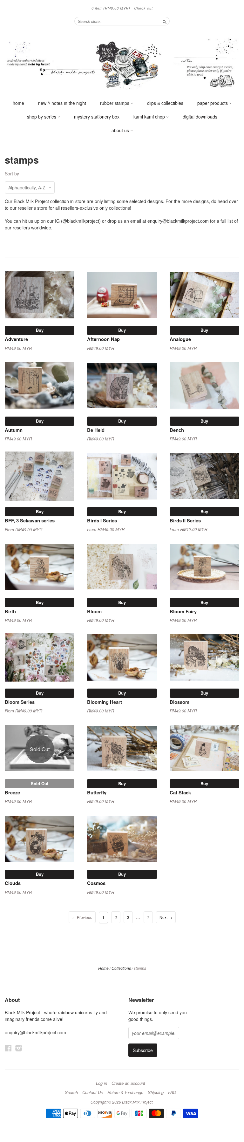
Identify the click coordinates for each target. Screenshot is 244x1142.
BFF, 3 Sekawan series (30, 520)
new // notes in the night (62, 103)
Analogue (180, 339)
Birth (10, 611)
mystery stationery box (96, 116)
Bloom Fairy (183, 611)
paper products (213, 103)
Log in (101, 1083)
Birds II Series (185, 520)
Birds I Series (102, 520)
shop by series (42, 116)
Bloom (94, 611)
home (18, 103)
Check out (143, 8)
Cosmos (96, 883)
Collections (121, 968)
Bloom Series (20, 701)
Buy (40, 330)
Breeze (12, 792)
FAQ (172, 1092)
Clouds (13, 883)
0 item (111, 8)
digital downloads (200, 116)
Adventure (16, 339)
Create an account (128, 1083)
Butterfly (96, 792)
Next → (165, 917)
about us (121, 130)
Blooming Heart (104, 701)
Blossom (179, 701)
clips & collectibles (165, 103)
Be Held (96, 429)
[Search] (164, 21)
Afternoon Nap (103, 339)
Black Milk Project (137, 1102)
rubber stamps (115, 103)
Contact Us (92, 1092)
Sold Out (39, 783)
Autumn (14, 429)
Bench (177, 429)
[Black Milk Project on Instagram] (18, 1047)
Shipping (156, 1092)
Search (71, 1092)
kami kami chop (149, 116)
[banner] (122, 63)
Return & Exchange (125, 1092)
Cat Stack (180, 792)
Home (103, 968)
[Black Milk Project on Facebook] (8, 1047)
